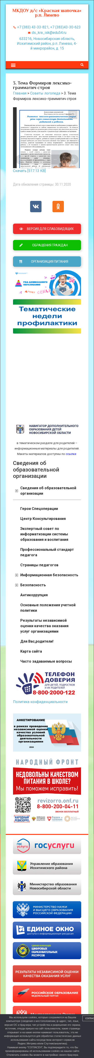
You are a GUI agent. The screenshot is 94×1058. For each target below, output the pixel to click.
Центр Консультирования (43, 519)
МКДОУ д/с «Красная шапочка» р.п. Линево (47, 12)
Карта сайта (31, 651)
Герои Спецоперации (39, 509)
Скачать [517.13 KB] (29, 171)
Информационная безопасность (49, 575)
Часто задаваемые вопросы (46, 661)
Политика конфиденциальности (40, 702)
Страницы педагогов (39, 565)
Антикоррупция (34, 595)
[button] (13, 65)
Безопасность (33, 585)
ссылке (70, 454)
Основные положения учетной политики (48, 608)
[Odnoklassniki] (58, 206)
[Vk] (36, 206)
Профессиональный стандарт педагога (47, 552)
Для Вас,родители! (36, 641)
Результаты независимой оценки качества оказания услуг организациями (44, 626)
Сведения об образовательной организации (48, 491)
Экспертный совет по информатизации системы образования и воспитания (44, 534)
